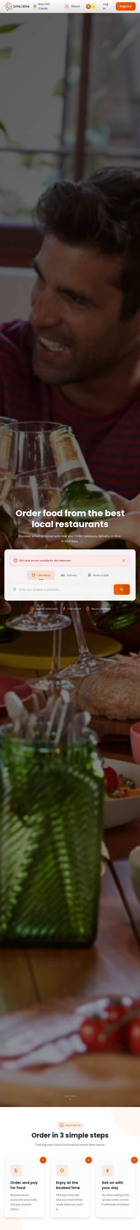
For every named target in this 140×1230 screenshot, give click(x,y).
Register (126, 6)
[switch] (91, 6)
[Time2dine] (16, 6)
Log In (105, 6)
